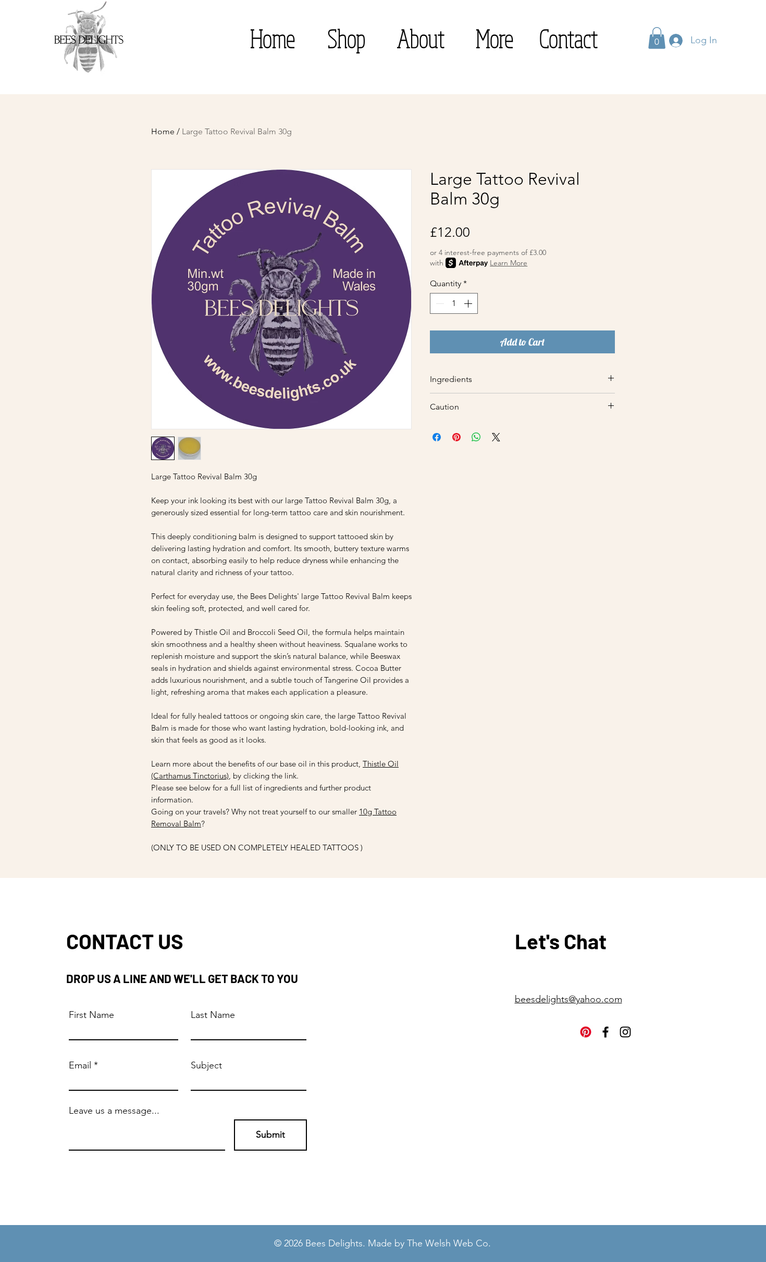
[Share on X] (496, 437)
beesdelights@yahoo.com (568, 999)
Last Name (213, 1014)
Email (80, 1065)
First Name (91, 1014)
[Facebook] (605, 1032)
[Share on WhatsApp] (476, 437)
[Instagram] (625, 1032)
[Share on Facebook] (436, 437)
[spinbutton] (454, 303)
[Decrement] (438, 303)
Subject (206, 1065)
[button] (495, 38)
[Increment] (469, 303)
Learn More (508, 262)
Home (163, 131)
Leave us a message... (114, 1110)
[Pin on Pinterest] (456, 437)
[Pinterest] (585, 1032)
